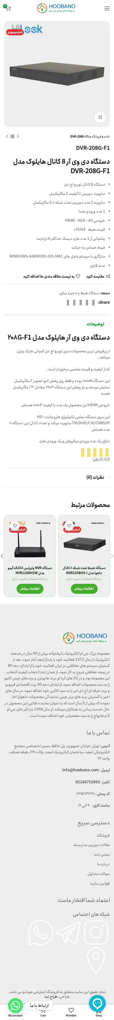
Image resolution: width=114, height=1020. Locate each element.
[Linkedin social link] (74, 302)
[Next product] (7, 136)
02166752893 (88, 782)
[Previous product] (18, 136)
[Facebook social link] (93, 302)
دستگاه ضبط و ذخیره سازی (79, 293)
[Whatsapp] (15, 1005)
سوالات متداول (98, 874)
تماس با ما (102, 855)
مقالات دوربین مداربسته (91, 845)
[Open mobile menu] (107, 8)
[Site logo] (57, 8)
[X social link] (87, 302)
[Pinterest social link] (80, 302)
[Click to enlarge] (100, 117)
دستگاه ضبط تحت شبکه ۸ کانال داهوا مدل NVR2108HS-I (84, 570)
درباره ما (103, 864)
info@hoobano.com (80, 770)
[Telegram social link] (68, 302)
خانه (107, 136)
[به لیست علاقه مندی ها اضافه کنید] (69, 526)
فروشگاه (96, 136)
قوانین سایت (100, 884)
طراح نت (51, 997)
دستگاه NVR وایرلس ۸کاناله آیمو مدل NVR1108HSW (30, 570)
